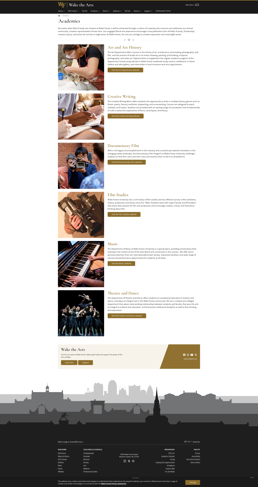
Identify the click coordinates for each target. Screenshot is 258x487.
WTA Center (72, 11)
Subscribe (69, 362)
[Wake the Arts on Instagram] (188, 354)
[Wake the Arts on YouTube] (191, 354)
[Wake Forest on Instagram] (133, 461)
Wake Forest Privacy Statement (113, 483)
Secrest (127, 11)
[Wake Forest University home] (61, 4)
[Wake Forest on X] (129, 461)
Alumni (136, 11)
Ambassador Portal (163, 11)
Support (147, 11)
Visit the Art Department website (125, 70)
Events (105, 11)
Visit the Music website (121, 263)
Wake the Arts (81, 5)
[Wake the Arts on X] (196, 354)
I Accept (192, 482)
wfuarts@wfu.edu (190, 359)
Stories (84, 11)
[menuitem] (60, 16)
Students (94, 11)
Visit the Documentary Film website (127, 162)
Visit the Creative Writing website (126, 116)
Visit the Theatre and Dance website (127, 315)
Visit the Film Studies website (124, 214)
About (60, 11)
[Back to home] (59, 16)
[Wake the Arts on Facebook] (184, 354)
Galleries (116, 11)
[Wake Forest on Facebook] (124, 461)
